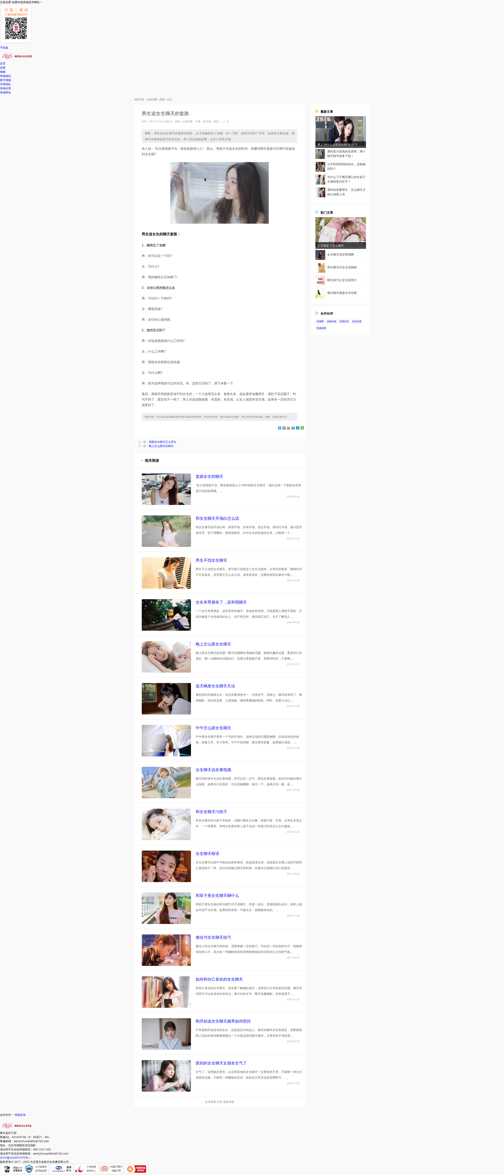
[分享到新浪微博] (288, 427)
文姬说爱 (152, 99)
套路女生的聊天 (209, 476)
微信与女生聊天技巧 (213, 937)
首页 (3, 63)
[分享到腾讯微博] (293, 427)
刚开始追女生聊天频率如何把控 (223, 1021)
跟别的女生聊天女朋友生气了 (221, 1063)
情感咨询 (344, 321)
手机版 (4, 47)
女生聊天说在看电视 (213, 769)
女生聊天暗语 (207, 853)
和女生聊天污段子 (211, 811)
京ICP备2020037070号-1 (15, 1157)
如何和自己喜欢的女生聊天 (219, 979)
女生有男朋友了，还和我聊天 (221, 602)
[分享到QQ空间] (284, 427)
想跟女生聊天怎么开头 (162, 442)
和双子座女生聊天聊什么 (217, 895)
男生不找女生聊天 (211, 560)
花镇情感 (331, 321)
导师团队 (5, 84)
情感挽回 (5, 76)
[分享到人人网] (297, 427)
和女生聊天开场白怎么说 (217, 518)
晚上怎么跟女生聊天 (161, 446)
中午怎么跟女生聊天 (213, 727)
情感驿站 (5, 92)
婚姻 (3, 72)
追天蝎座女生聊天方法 (215, 686)
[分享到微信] (302, 427)
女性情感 (356, 321)
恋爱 (3, 67)
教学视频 (5, 80)
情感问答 (5, 88)
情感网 (320, 321)
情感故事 (321, 328)
